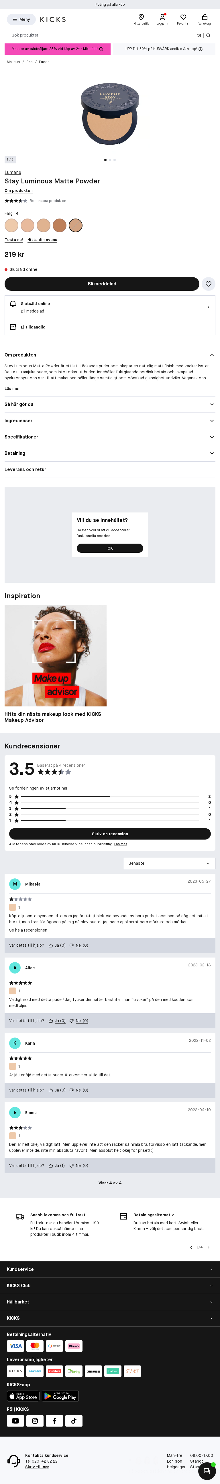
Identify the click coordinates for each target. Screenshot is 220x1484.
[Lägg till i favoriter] (208, 284)
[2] (27, 225)
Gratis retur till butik (110, 4)
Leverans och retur (25, 469)
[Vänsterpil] (191, 1247)
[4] (75, 225)
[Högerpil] (208, 1247)
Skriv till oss (37, 1466)
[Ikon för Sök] (208, 35)
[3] (43, 225)
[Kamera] (198, 35)
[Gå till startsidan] (53, 19)
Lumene (13, 172)
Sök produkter (25, 35)
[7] (59, 225)
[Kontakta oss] (207, 1471)
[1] (11, 225)
